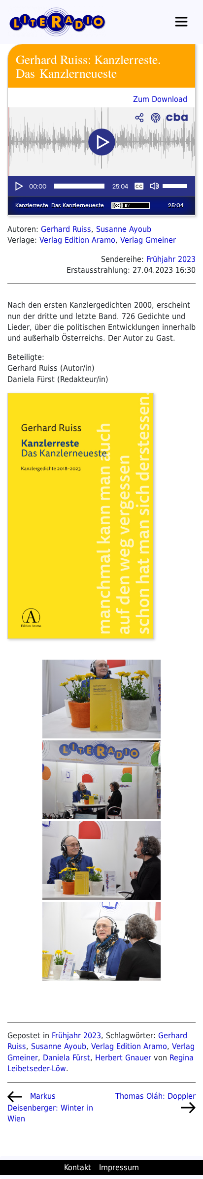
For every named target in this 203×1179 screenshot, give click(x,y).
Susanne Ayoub (123, 229)
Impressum (119, 1167)
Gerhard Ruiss (66, 229)
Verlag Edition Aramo (77, 240)
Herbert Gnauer (123, 1057)
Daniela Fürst (66, 1057)
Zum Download (160, 99)
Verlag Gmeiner (148, 240)
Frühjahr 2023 (171, 259)
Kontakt (77, 1167)
